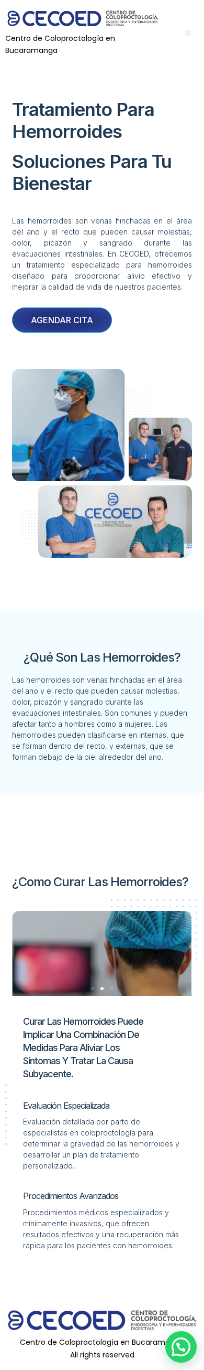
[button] (188, 33)
